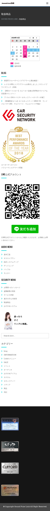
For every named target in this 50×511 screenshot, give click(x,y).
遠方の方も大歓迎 (10, 298)
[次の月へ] (37, 37)
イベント (7, 366)
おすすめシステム (10, 306)
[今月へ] (33, 37)
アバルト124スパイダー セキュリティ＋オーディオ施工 (24, 97)
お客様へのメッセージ (12, 287)
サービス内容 (9, 295)
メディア (7, 385)
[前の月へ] (29, 37)
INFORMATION (10, 355)
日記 (5, 392)
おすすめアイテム (10, 373)
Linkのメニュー (10, 358)
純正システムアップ (11, 262)
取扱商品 (7, 302)
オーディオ (8, 370)
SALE (6, 362)
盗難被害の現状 (9, 291)
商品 (5, 388)
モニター (7, 273)
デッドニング (9, 266)
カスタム (7, 377)
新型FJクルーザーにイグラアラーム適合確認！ (21, 80)
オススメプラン (9, 258)
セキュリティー (9, 381)
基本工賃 (7, 254)
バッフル (7, 269)
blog (5, 351)
